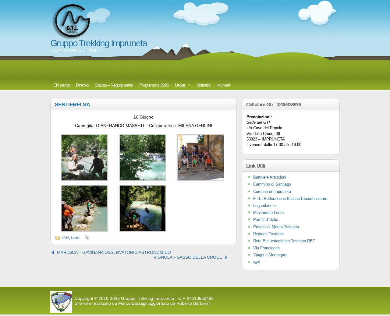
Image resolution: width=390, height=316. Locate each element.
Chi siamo (61, 85)
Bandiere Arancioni (269, 177)
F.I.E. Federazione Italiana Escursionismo (290, 198)
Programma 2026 (154, 85)
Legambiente (264, 205)
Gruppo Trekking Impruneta (98, 43)
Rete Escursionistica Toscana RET (284, 241)
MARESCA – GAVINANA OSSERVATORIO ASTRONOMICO (114, 252)
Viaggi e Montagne (269, 255)
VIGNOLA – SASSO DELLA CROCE (188, 257)
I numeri (223, 85)
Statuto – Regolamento (114, 85)
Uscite (180, 85)
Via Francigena (266, 248)
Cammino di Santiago (272, 184)
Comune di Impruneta (272, 191)
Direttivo (82, 85)
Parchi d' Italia (265, 219)
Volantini (203, 85)
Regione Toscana (268, 234)
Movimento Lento (268, 212)
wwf (256, 262)
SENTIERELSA (72, 104)
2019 (65, 238)
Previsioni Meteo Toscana (276, 227)
